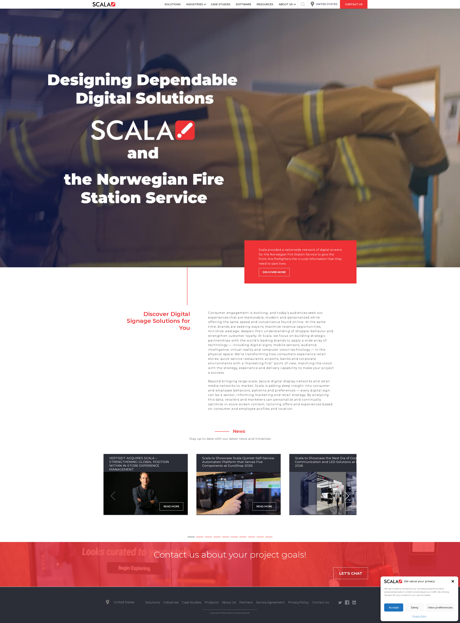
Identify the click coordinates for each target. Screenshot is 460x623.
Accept (394, 607)
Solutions (152, 602)
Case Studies (191, 602)
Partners (245, 602)
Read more (171, 506)
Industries (170, 602)
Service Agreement (270, 602)
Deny (414, 607)
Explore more (273, 281)
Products (211, 602)
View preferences (440, 607)
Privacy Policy (419, 616)
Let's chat (350, 573)
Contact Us (320, 602)
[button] (453, 581)
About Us (229, 602)
